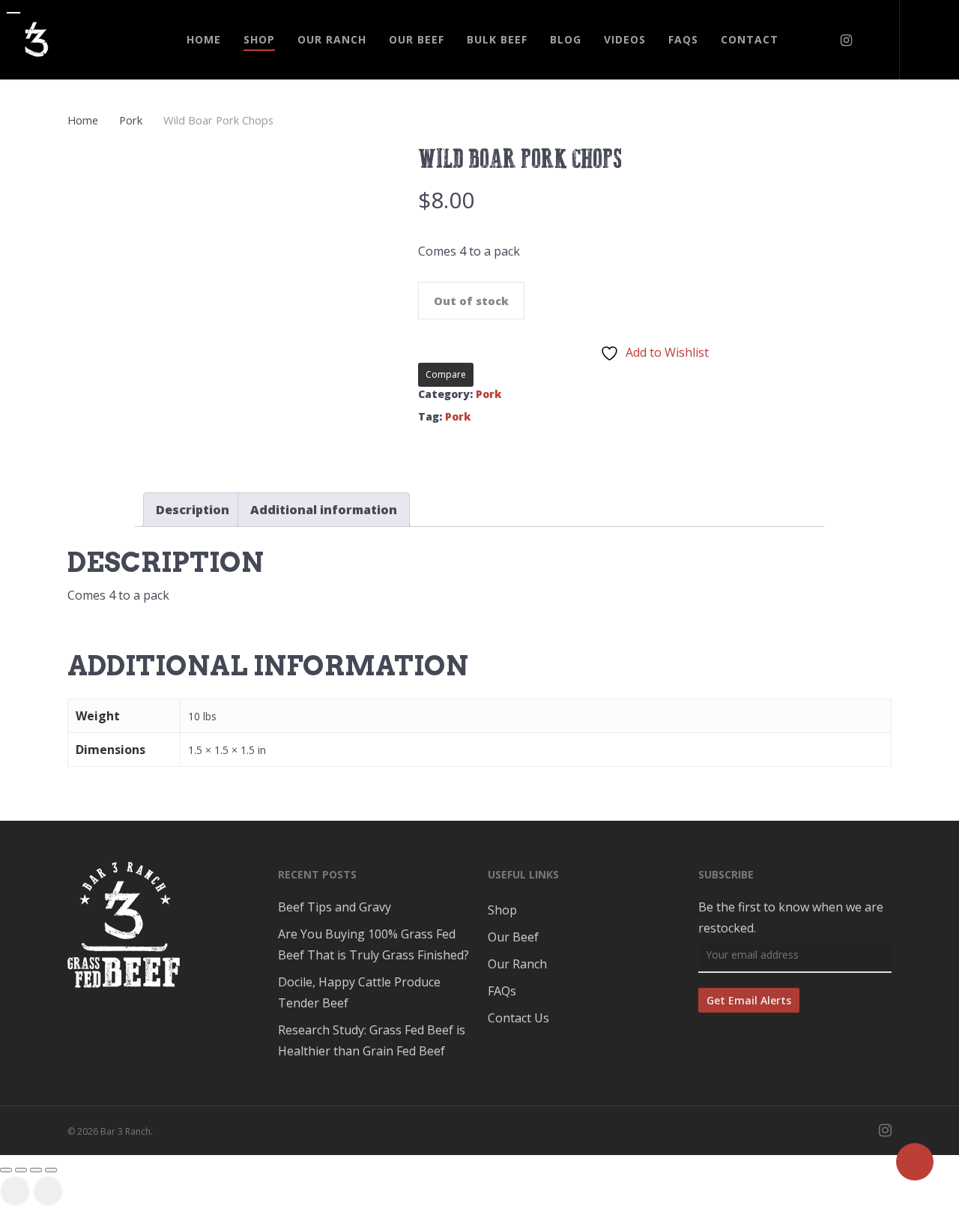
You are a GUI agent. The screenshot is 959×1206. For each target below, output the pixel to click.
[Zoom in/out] (51, 1170)
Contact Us (518, 1018)
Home (82, 119)
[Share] (21, 1170)
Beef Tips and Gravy (334, 907)
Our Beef (513, 937)
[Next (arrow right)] (48, 1191)
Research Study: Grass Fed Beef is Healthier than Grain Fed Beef (371, 1040)
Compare (446, 374)
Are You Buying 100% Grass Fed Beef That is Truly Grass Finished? (373, 944)
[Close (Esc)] (6, 1170)
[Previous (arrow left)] (15, 1191)
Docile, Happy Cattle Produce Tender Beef (359, 992)
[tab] (192, 509)
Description (192, 509)
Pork (130, 119)
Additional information (323, 509)
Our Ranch (517, 964)
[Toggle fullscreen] (36, 1170)
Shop (502, 910)
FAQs (502, 991)
